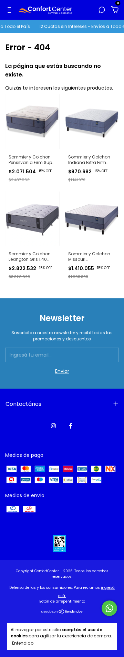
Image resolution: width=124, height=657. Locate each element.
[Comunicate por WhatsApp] (109, 608)
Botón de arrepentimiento (62, 601)
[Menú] (10, 10)
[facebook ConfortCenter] (70, 426)
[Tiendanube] (62, 612)
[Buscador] (101, 10)
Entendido (22, 643)
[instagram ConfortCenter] (53, 426)
